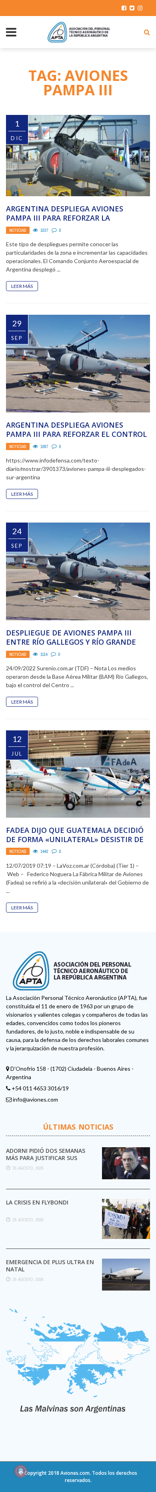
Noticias (17, 230)
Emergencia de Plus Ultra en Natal (50, 1265)
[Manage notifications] (20, 1471)
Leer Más (22, 286)
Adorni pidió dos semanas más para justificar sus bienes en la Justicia (45, 1158)
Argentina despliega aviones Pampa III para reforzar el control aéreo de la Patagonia (76, 434)
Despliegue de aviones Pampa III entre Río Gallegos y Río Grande (71, 637)
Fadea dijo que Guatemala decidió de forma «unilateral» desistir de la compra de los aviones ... (75, 839)
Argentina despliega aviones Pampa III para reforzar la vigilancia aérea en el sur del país (75, 218)
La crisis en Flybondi (37, 1202)
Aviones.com (75, 1473)
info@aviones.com (35, 1099)
